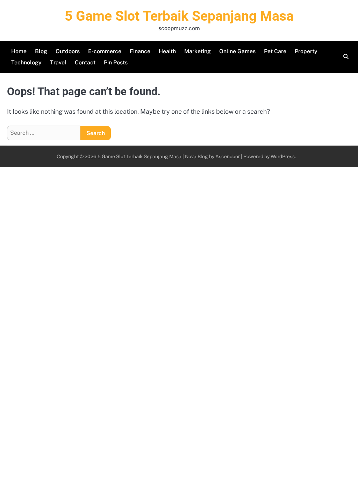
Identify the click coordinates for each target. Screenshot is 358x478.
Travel (58, 62)
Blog (41, 51)
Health (167, 51)
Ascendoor (227, 156)
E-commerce (104, 51)
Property (306, 51)
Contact (85, 62)
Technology (26, 62)
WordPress (283, 156)
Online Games (237, 51)
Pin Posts (116, 62)
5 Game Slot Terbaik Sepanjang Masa (179, 16)
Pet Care (275, 51)
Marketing (197, 51)
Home (19, 51)
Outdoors (68, 51)
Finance (140, 51)
